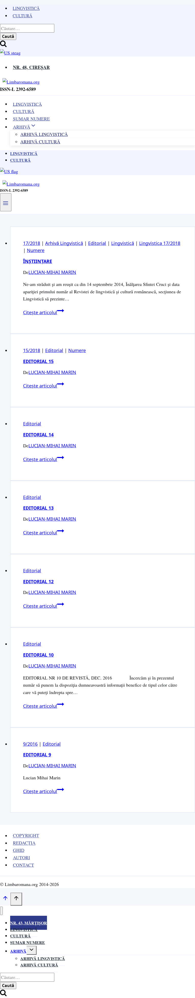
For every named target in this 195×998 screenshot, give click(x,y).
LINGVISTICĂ (27, 104)
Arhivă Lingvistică (64, 243)
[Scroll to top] (5, 899)
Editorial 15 (38, 361)
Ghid (18, 850)
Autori (21, 857)
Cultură (22, 16)
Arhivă (18, 951)
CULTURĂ (23, 111)
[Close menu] (1, 911)
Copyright (26, 836)
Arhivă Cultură (40, 141)
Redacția (24, 843)
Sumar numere (27, 942)
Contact (23, 865)
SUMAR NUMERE (31, 119)
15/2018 (31, 350)
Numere (35, 250)
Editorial (97, 243)
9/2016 (30, 744)
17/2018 (31, 243)
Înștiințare (37, 261)
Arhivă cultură (39, 965)
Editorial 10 (38, 655)
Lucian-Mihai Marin (52, 272)
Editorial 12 (38, 581)
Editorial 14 (38, 435)
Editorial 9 (37, 755)
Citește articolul (43, 312)
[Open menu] (5, 202)
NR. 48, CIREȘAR (31, 67)
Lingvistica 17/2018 (159, 243)
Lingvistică (26, 8)
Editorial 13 (38, 508)
